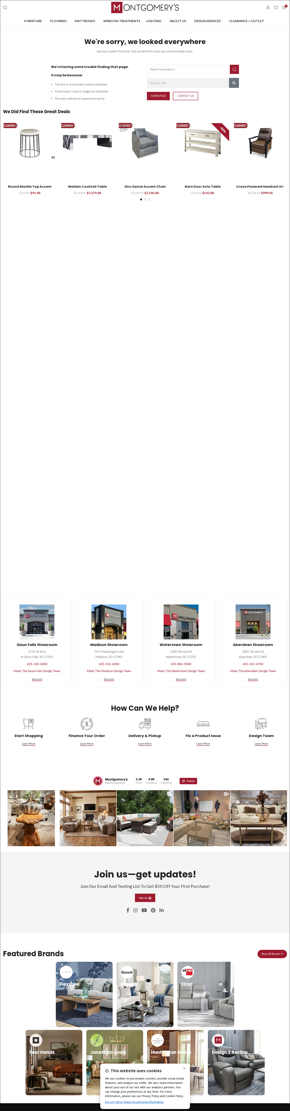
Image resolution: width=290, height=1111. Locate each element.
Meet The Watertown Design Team (181, 671)
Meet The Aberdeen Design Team (253, 671)
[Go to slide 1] (141, 199)
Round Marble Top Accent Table (30, 188)
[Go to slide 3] (149, 199)
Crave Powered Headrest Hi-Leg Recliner (260, 188)
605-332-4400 (37, 664)
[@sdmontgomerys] (98, 781)
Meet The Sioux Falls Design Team (37, 671)
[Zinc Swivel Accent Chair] (145, 143)
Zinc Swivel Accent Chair (145, 186)
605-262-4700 (253, 664)
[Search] (5, 8)
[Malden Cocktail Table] (87, 143)
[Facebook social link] (127, 910)
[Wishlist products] (276, 8)
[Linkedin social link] (161, 910)
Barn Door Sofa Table (203, 186)
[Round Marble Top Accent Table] (30, 143)
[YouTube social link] (144, 910)
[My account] (268, 8)
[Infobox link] (84, 994)
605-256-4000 (109, 664)
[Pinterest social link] (153, 910)
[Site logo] (145, 7)
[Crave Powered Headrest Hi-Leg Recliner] (260, 143)
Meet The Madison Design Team (109, 671)
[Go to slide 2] (145, 199)
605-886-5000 (181, 664)
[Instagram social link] (135, 910)
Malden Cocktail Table (87, 186)
